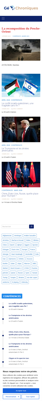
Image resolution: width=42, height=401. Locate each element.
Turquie (13, 277)
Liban (13, 263)
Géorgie (5, 254)
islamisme (12, 259)
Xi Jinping (15, 282)
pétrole (5, 273)
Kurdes (5, 263)
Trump (5, 277)
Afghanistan (7, 235)
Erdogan (6, 249)
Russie (20, 273)
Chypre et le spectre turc (19, 358)
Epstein (35, 245)
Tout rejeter (30, 397)
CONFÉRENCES (17, 36)
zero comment (18, 199)
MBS (34, 263)
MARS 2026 (18, 190)
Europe (24, 249)
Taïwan (34, 273)
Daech (12, 245)
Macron (27, 263)
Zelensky (24, 282)
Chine (5, 245)
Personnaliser (11, 397)
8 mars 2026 (5, 199)
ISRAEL (21, 259)
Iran (4, 259)
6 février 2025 (6, 36)
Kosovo (29, 259)
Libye (19, 263)
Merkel (5, 268)
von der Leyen (32, 277)
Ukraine (21, 277)
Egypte (27, 245)
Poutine (34, 268)
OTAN (26, 268)
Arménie (6, 240)
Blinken (36, 240)
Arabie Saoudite (30, 235)
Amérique (17, 235)
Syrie (27, 273)
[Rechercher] (31, 226)
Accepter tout (21, 391)
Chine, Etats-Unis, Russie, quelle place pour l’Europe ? (20, 194)
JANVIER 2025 (25, 36)
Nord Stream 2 (16, 268)
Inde (37, 254)
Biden (28, 240)
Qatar (13, 273)
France (32, 249)
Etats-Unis (15, 249)
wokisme (6, 282)
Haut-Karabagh (16, 254)
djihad (19, 245)
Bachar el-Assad (17, 240)
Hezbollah (28, 254)
